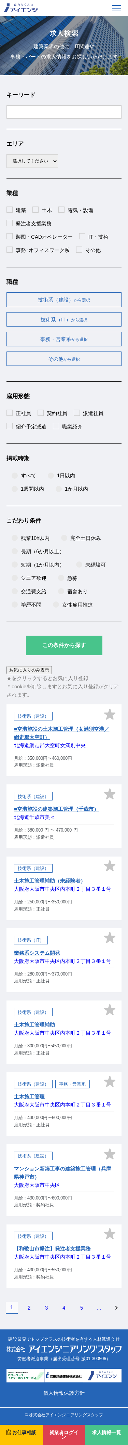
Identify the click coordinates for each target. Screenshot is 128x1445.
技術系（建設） (64, 300)
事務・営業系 (63, 339)
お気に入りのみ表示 (29, 670)
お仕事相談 (24, 1432)
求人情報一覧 (106, 1432)
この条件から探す (64, 645)
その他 (64, 359)
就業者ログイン (63, 1435)
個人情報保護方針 (63, 1393)
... (99, 1308)
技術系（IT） (64, 319)
